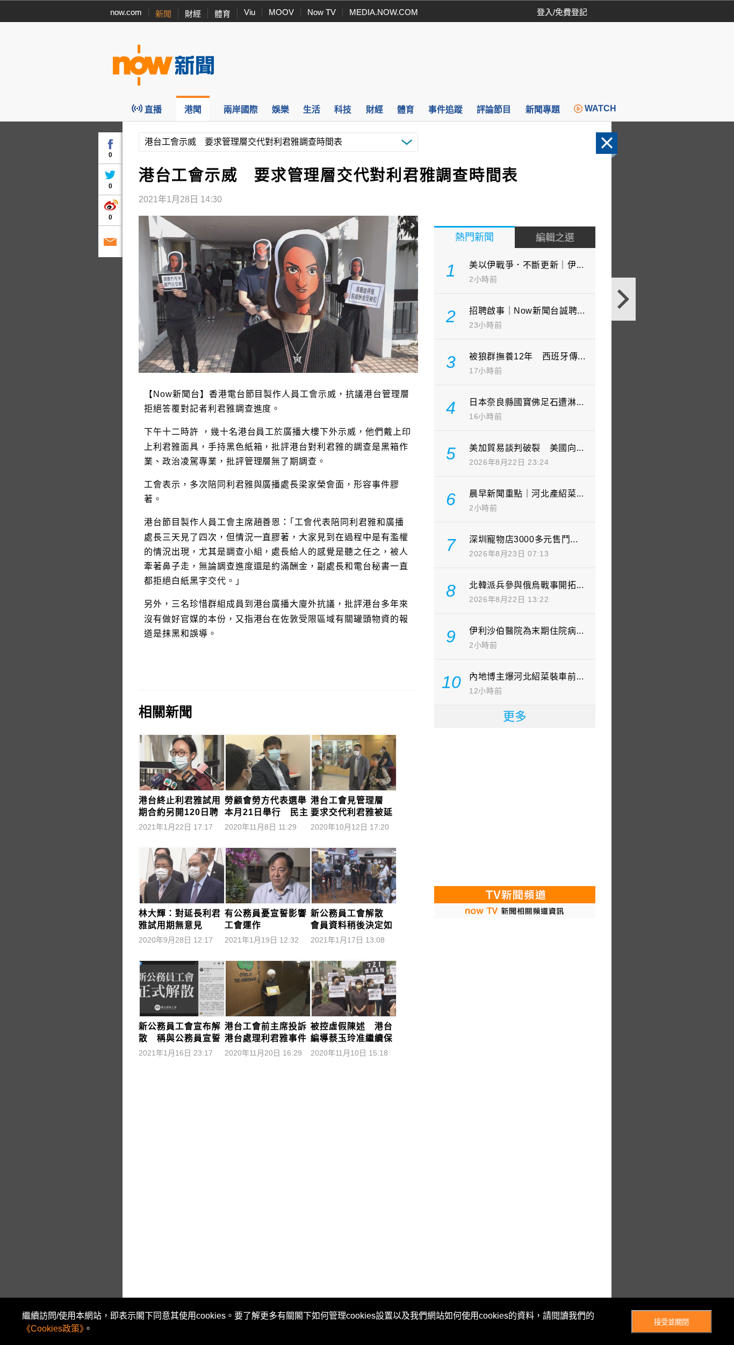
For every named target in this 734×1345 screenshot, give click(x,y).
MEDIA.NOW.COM (383, 12)
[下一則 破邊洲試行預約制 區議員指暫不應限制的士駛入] (623, 299)
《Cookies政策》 (53, 1328)
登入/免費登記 (562, 12)
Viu (249, 12)
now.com (126, 12)
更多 (515, 716)
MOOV (281, 12)
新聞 (163, 13)
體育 (222, 13)
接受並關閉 (671, 1322)
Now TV (321, 12)
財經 (193, 13)
